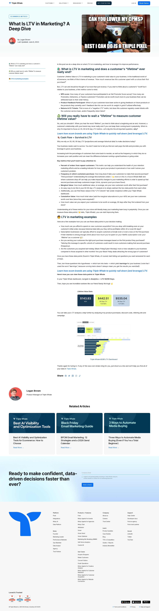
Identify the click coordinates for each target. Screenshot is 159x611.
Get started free (104, 3)
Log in (134, 3)
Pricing (90, 3)
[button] (50, 3)
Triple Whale (71, 369)
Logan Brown (25, 40)
